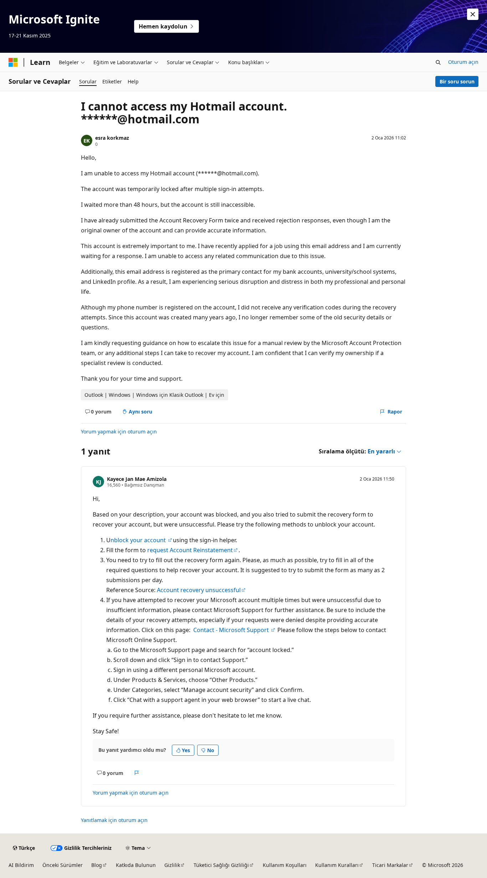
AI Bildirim (21, 865)
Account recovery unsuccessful (199, 590)
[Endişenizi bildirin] (136, 773)
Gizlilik (172, 865)
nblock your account (139, 540)
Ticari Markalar (390, 865)
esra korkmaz (112, 137)
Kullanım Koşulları (285, 865)
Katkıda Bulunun (136, 865)
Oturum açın (463, 61)
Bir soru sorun (457, 81)
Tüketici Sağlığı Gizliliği (221, 865)
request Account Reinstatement (190, 550)
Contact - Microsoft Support (231, 630)
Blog (96, 865)
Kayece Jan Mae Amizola (136, 479)
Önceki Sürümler (62, 865)
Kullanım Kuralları (337, 865)
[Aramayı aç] (438, 62)
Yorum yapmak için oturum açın (119, 431)
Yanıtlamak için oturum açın (114, 820)
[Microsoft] (13, 62)
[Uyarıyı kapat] (472, 14)
